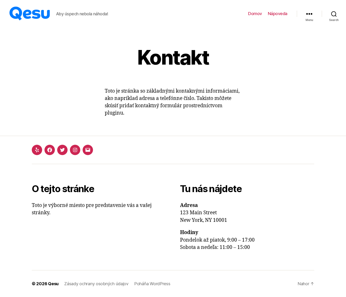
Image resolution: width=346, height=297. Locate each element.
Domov (255, 13)
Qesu (53, 283)
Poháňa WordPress (152, 283)
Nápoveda (277, 13)
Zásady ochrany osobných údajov (96, 283)
